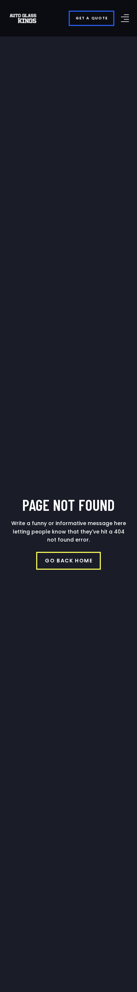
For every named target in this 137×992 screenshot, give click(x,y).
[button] (125, 18)
